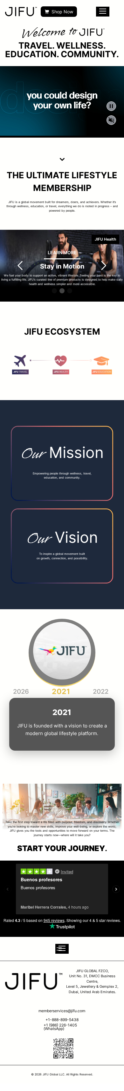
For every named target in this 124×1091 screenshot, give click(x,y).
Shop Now (62, 11)
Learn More (62, 252)
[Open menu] (62, 949)
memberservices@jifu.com (61, 1010)
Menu (102, 12)
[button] (54, 290)
